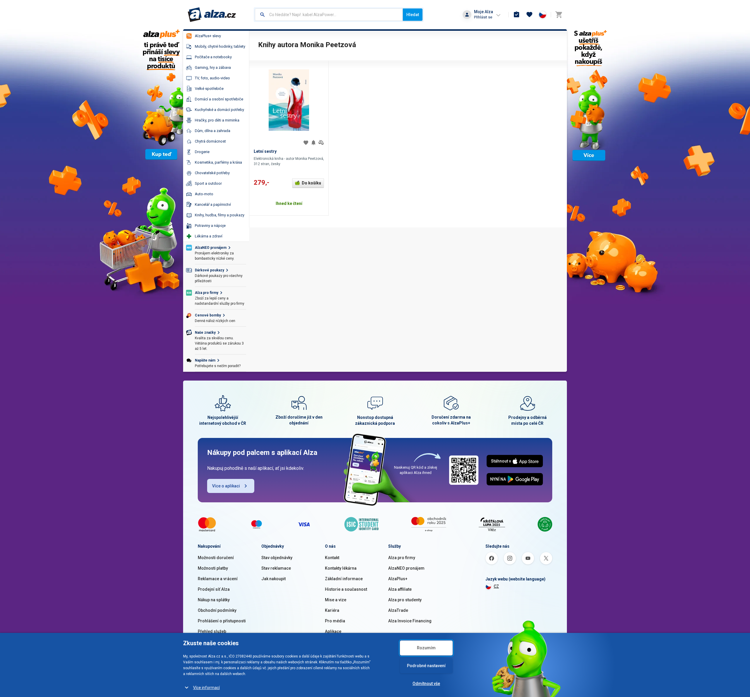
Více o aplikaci (226, 486)
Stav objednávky (276, 557)
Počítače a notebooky (213, 57)
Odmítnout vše (426, 683)
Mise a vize (335, 599)
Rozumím (426, 647)
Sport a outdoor (208, 183)
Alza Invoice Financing (410, 621)
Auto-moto (204, 194)
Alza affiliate (400, 589)
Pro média (335, 621)
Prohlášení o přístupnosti (222, 621)
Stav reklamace (276, 568)
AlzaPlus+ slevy (208, 36)
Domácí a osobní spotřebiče (219, 99)
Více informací (206, 687)
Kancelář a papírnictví (213, 204)
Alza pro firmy (401, 557)
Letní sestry (265, 151)
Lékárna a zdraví (208, 236)
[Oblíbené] (529, 14)
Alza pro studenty (405, 599)
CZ (496, 586)
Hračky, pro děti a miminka (217, 120)
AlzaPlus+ (398, 578)
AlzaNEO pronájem (406, 568)
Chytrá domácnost (210, 141)
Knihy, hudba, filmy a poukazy (219, 215)
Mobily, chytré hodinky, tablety (220, 46)
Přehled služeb (212, 631)
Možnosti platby (213, 568)
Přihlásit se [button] (483, 17)
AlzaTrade (398, 610)
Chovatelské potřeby (212, 173)
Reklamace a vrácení (218, 578)
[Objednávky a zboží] (516, 14)
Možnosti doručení (216, 557)
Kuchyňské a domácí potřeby (219, 109)
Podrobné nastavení (426, 665)
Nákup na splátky (214, 599)
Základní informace (344, 578)
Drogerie (202, 152)
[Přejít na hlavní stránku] (212, 14)
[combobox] (329, 14)
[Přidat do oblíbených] (306, 142)
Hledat (412, 14)
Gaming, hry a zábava (213, 67)
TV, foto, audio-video (212, 78)
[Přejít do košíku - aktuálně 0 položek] (558, 14)
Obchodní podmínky (217, 610)
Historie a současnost (346, 589)
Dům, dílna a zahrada (212, 131)
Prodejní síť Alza (214, 589)
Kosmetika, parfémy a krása (218, 162)
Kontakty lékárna (341, 568)
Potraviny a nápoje (210, 225)
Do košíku (311, 183)
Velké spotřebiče (209, 88)
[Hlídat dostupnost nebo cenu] (313, 142)
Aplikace (333, 631)
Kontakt (332, 557)
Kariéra (332, 610)
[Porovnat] (321, 142)
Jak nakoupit (273, 578)
